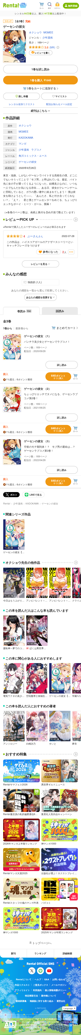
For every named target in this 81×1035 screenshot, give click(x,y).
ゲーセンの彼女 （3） (37, 441)
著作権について (48, 995)
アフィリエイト (22, 990)
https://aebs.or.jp (27, 1030)
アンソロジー (10, 743)
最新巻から (22, 328)
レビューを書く (42, 52)
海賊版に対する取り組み (41, 1000)
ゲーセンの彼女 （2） (37, 389)
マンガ (22, 143)
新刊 (13, 953)
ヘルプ (38, 979)
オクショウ (35, 32)
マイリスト (61, 96)
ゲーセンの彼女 (28, 162)
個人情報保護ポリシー (55, 990)
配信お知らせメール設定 (59, 104)
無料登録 (72, 5)
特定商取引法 (31, 995)
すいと (52, 743)
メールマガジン (58, 984)
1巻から (7, 328)
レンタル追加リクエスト (22, 104)
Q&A (46, 979)
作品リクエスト (22, 984)
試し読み (61, 365)
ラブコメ (36, 149)
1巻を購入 (40, 80)
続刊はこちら (39, 111)
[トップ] (11, 5)
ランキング (40, 953)
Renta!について (23, 979)
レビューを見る (39, 264)
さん (35, 236)
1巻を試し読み (40, 69)
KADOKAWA (26, 137)
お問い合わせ (58, 979)
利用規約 (37, 990)
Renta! (6, 503)
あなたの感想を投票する (39, 297)
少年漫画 (47, 37)
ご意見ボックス (40, 984)
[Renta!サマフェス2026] (23, 5)
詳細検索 (67, 953)
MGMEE (48, 32)
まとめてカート (66, 328)
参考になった (50, 251)
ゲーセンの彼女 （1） (37, 336)
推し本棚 (23, 96)
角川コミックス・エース (33, 155)
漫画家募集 (21, 1000)
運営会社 (61, 1000)
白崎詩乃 (31, 743)
